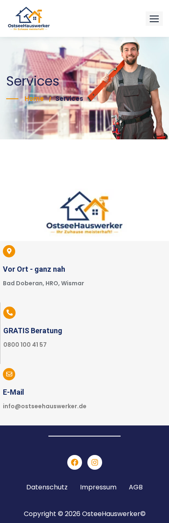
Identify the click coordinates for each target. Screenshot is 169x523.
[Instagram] (94, 462)
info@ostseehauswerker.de (45, 406)
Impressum (98, 487)
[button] (154, 18)
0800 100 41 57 (25, 345)
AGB (136, 487)
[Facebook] (74, 462)
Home (34, 98)
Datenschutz (47, 487)
